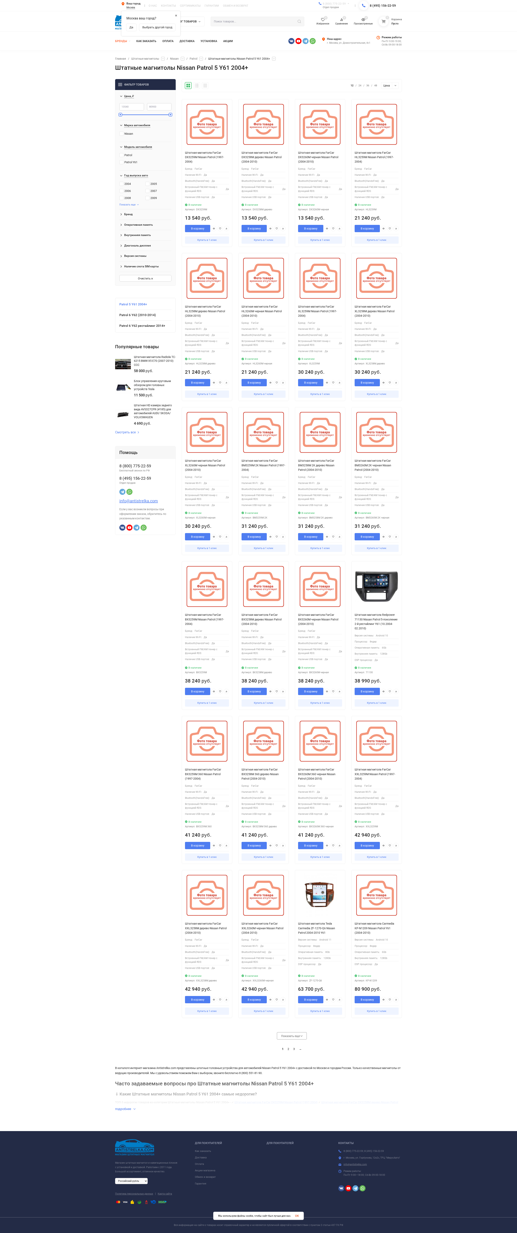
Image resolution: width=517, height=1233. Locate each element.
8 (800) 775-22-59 (334, 3)
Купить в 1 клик (207, 239)
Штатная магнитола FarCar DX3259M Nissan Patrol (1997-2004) (276, 1102)
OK (297, 1215)
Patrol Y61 (131, 162)
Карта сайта (165, 1193)
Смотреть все (125, 432)
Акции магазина (205, 1170)
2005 (153, 183)
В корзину (197, 228)
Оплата (199, 1163)
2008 (127, 198)
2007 (153, 191)
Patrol (193, 58)
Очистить (144, 278)
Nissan (174, 58)
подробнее (123, 1109)
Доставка (201, 1157)
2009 (153, 198)
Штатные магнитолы (145, 58)
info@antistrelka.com (138, 500)
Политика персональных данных (134, 1193)
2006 (127, 191)
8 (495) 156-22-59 (383, 5)
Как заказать (203, 1151)
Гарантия (200, 1183)
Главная (120, 58)
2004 (127, 183)
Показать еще (127, 204)
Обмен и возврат (205, 1176)
